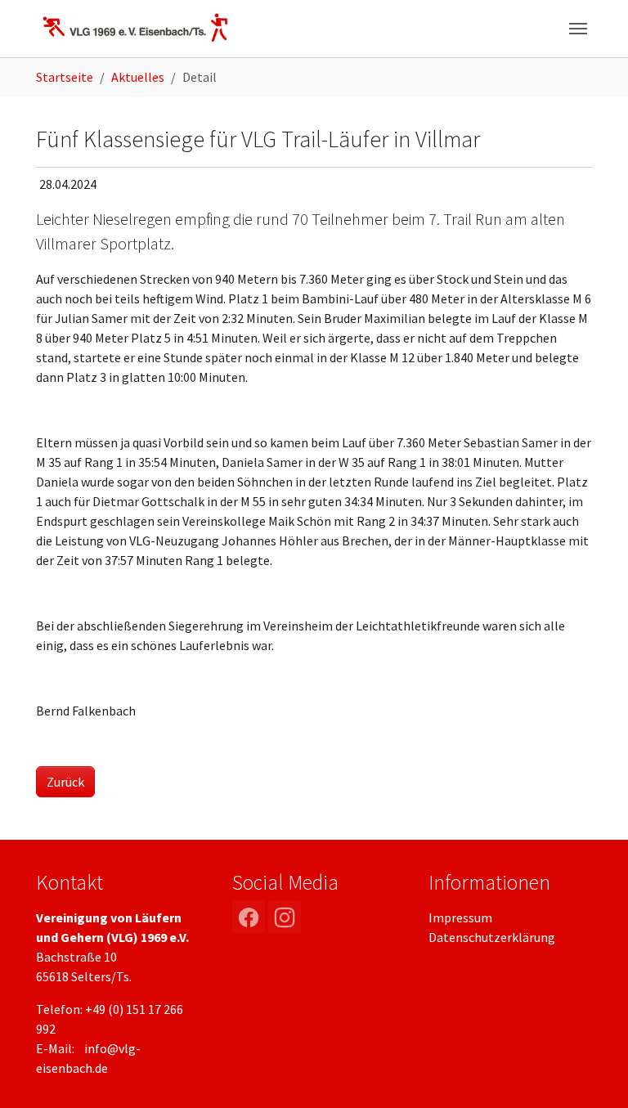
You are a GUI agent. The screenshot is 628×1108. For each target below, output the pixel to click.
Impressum (460, 917)
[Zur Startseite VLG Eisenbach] (136, 28)
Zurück (65, 782)
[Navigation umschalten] (578, 29)
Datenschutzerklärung (491, 937)
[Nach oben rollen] (592, 1072)
